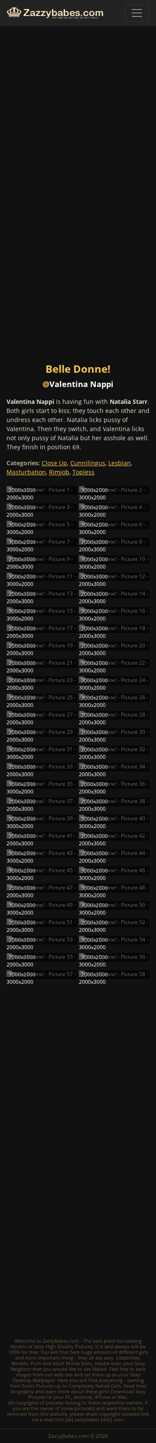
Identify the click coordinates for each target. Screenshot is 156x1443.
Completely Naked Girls (94, 1385)
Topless (83, 472)
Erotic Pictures (38, 1385)
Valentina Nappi (81, 384)
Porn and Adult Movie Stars (61, 1363)
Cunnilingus (87, 463)
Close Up (54, 463)
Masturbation (26, 472)
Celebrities (128, 1357)
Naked (99, 1369)
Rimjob (59, 472)
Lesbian (119, 463)
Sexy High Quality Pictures (63, 1346)
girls (143, 1352)
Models (19, 1363)
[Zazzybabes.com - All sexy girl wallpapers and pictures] (55, 13)
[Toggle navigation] (137, 13)
